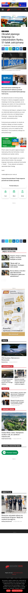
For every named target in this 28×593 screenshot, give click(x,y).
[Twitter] (6, 48)
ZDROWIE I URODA (8, 409)
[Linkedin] (13, 48)
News (10, 29)
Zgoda (8, 590)
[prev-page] (3, 280)
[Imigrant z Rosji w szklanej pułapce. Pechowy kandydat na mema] (5, 257)
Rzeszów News (7, 45)
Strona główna (5, 29)
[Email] (24, 48)
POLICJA (6, 31)
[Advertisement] (14, 218)
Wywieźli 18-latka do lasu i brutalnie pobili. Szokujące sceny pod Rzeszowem (17, 402)
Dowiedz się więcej (17, 590)
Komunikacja (7, 366)
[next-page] (5, 280)
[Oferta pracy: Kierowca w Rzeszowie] (14, 350)
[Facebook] (3, 48)
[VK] (21, 48)
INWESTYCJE (6, 492)
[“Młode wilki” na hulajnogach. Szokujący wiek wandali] (5, 265)
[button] (2, 10)
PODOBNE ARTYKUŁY (9, 249)
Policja (5, 389)
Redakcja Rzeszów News (7, 521)
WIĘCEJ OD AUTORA (9, 251)
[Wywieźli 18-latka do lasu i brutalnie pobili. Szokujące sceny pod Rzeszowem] (5, 402)
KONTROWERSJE (5, 267)
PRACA (4, 340)
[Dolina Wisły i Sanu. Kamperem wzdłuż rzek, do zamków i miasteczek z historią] (14, 422)
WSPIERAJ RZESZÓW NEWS (11, 446)
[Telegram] (17, 48)
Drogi (16, 377)
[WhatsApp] (10, 48)
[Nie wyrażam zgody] (26, 586)
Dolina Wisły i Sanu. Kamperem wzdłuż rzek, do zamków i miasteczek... (13, 434)
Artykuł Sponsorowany (6, 438)
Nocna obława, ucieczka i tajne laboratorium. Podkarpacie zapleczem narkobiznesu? (18, 394)
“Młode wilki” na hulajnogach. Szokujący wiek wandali (17, 265)
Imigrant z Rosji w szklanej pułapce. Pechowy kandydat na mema (18, 257)
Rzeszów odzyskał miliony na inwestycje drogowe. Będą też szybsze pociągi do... (12, 517)
